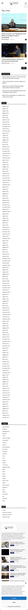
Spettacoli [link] (4, 487)
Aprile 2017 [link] (5, 357)
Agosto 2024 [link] (5, 160)
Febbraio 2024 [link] (5, 173)
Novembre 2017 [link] (6, 341)
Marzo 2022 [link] (5, 225)
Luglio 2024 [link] (5, 162)
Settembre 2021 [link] (6, 238)
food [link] (3, 456)
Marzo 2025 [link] (5, 144)
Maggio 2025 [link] (5, 140)
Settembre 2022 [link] (6, 211)
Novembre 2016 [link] (6, 368)
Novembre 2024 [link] (6, 153)
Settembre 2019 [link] (6, 292)
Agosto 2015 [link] (5, 402)
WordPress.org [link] (6, 517)
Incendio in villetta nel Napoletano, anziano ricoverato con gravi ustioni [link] (18, 559)
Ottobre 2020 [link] (5, 263)
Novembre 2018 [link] (6, 314)
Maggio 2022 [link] (5, 220)
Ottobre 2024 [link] (5, 155)
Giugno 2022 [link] (5, 218)
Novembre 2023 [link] (6, 180)
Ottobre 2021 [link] (5, 236)
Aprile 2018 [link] (5, 330)
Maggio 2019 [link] (5, 301)
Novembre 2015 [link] (6, 395)
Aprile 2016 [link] (5, 384)
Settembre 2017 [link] (6, 346)
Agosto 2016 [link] (5, 375)
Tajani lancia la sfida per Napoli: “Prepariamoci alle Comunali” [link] (18, 574)
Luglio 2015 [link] (5, 404)
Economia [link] (4, 31)
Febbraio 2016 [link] (5, 388)
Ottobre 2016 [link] (5, 370)
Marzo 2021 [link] (5, 252)
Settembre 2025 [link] (6, 131)
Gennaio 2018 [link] (5, 337)
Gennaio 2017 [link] (5, 363)
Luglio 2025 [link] (5, 135)
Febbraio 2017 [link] (5, 361)
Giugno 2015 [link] (5, 406)
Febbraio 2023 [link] (5, 200)
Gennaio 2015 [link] (5, 417)
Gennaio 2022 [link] (5, 229)
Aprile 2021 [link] (5, 249)
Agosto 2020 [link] (5, 267)
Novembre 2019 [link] (6, 287)
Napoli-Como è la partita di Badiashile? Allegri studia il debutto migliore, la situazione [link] (13, 87)
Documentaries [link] (6, 447)
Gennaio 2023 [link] (5, 202)
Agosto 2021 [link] (5, 240)
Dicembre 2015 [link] (6, 393)
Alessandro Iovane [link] (5, 63)
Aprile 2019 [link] (5, 303)
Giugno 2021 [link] (5, 245)
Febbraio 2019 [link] (5, 308)
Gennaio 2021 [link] (5, 256)
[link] (26, 6)
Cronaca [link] (3, 56)
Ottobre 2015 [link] (5, 397)
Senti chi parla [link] (5, 485)
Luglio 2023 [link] (5, 189)
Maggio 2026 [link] (5, 113)
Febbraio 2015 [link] (5, 415)
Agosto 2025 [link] (5, 133)
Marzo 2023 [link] (5, 198)
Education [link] (4, 451)
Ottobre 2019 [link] (5, 290)
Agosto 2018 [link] (5, 321)
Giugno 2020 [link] (5, 272)
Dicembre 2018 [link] (6, 312)
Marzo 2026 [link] (5, 117)
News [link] (3, 471)
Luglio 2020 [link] (5, 269)
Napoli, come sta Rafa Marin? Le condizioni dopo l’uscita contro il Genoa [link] (13, 96)
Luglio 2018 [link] (5, 323)
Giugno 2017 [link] (5, 352)
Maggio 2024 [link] (5, 166)
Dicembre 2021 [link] (6, 231)
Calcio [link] (3, 436)
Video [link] (3, 500)
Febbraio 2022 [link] (5, 227)
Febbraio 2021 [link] (5, 254)
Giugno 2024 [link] (5, 164)
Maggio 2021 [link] (5, 247)
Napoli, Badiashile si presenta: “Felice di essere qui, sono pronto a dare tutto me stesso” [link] (14, 77)
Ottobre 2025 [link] (5, 128)
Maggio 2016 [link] (5, 381)
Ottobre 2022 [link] (5, 209)
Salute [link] (3, 483)
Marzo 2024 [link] (5, 171)
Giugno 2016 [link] (5, 379)
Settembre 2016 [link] (6, 372)
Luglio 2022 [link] (5, 216)
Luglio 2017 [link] (5, 350)
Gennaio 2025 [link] (5, 149)
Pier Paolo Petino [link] (5, 39)
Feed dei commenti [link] (7, 514)
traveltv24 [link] (4, 498)
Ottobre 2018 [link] (5, 316)
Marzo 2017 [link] (5, 359)
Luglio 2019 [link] (5, 296)
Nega (14, 602)
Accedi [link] (4, 510)
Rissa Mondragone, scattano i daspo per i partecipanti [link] (17, 550)
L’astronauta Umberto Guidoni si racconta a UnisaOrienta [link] (12, 60)
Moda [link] (3, 469)
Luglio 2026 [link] (5, 108)
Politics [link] (4, 478)
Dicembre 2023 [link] (6, 178)
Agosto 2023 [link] (5, 187)
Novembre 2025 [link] (6, 126)
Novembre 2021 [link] (6, 234)
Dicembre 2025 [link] (6, 124)
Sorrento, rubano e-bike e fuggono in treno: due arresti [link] (17, 543)
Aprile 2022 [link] (5, 222)
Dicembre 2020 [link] (6, 258)
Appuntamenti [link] (5, 431)
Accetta (14, 598)
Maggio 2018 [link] (5, 328)
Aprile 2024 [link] (5, 169)
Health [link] (4, 462)
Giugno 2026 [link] (5, 111)
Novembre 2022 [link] (6, 207)
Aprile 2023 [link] (5, 196)
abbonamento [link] (5, 427)
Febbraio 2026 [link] (5, 119)
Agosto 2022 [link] (5, 213)
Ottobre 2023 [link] (5, 182)
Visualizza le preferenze (14, 606)
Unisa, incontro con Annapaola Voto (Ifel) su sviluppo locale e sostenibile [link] (13, 35)
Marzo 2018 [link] (5, 332)
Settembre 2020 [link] (6, 265)
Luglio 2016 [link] (5, 377)
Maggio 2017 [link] (5, 355)
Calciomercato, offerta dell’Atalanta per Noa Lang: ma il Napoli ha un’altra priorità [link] (14, 91)
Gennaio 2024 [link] (5, 175)
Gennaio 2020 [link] (5, 283)
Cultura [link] (4, 444)
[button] (26, 583)
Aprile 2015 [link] (5, 410)
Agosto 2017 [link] (5, 348)
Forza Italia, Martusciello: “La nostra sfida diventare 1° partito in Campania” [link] (18, 567)
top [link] (3, 496)
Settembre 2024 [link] (6, 158)
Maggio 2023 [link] (5, 193)
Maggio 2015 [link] (5, 408)
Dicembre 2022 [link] (6, 205)
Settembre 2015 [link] (6, 399)
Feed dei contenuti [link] (6, 512)
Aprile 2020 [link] (5, 276)
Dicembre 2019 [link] (6, 285)
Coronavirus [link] (5, 440)
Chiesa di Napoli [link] (6, 438)
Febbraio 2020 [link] (5, 281)
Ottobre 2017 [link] (5, 343)
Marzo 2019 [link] (5, 305)
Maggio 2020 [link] (5, 274)
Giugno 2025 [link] (5, 137)
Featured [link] (4, 453)
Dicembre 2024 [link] (6, 151)
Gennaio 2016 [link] (5, 390)
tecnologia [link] (4, 494)
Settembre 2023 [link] (6, 184)
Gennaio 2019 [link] (5, 310)
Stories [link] (4, 491)
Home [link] (2, 8)
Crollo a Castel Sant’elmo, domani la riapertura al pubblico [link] (13, 82)
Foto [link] (3, 458)
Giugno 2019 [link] (5, 299)
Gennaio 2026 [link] (5, 122)
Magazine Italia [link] (6, 467)
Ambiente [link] (4, 429)
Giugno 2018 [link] (5, 325)
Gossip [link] (4, 460)
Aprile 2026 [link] (5, 115)
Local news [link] (5, 465)
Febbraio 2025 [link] (5, 146)
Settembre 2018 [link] (6, 319)
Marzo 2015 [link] (5, 413)
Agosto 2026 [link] (5, 106)
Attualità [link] (4, 433)
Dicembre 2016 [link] (6, 366)
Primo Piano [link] (5, 480)
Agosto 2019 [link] (5, 294)
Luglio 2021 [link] (5, 243)
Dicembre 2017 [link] (6, 339)
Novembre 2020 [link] (6, 261)
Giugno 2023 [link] (5, 191)
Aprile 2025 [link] (5, 142)
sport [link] (3, 489)
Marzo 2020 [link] (5, 278)
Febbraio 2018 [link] (5, 334)
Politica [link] (4, 476)
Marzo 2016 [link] (5, 386)
